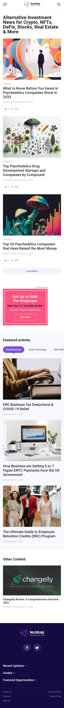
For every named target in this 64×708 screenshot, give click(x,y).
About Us (7, 692)
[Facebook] (27, 647)
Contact (6, 696)
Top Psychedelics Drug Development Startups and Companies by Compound (24, 170)
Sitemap (7, 701)
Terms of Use (55, 696)
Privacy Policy (54, 692)
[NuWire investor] (32, 4)
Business (7, 84)
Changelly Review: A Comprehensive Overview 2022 (30, 601)
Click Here (25, 317)
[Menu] (5, 4)
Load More (32, 271)
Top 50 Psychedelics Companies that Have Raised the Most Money (30, 246)
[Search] (59, 4)
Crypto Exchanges (38, 349)
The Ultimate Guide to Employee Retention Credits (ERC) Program (29, 534)
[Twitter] (37, 647)
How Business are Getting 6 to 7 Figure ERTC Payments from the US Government (31, 470)
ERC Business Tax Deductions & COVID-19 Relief (28, 407)
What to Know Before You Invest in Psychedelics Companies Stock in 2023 (30, 92)
